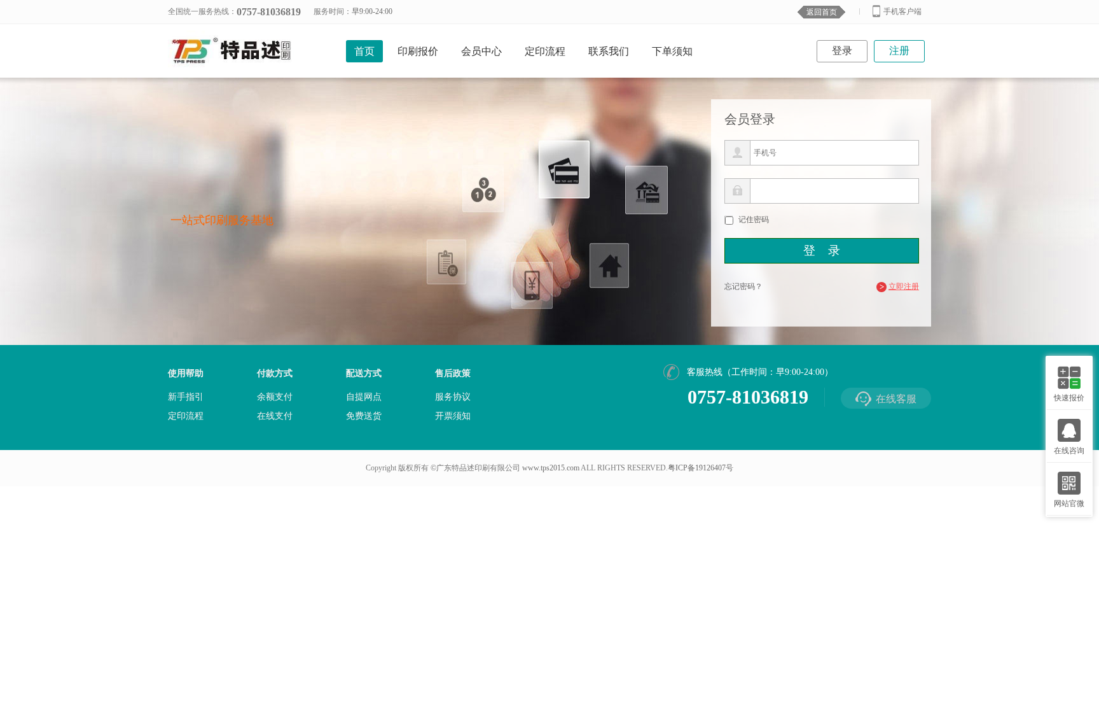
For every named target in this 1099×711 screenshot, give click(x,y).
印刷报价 (417, 51)
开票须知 (453, 416)
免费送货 (364, 416)
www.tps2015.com (550, 467)
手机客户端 (902, 11)
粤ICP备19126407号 (700, 467)
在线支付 (275, 416)
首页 (364, 51)
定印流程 (545, 51)
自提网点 (364, 397)
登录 (842, 50)
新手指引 (186, 397)
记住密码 (753, 219)
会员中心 (481, 51)
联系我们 (608, 51)
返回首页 (821, 12)
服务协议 (453, 397)
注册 (899, 50)
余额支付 (275, 397)
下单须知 (672, 51)
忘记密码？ (743, 286)
